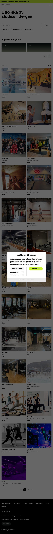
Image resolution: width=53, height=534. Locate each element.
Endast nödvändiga (17, 268)
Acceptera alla (35, 268)
